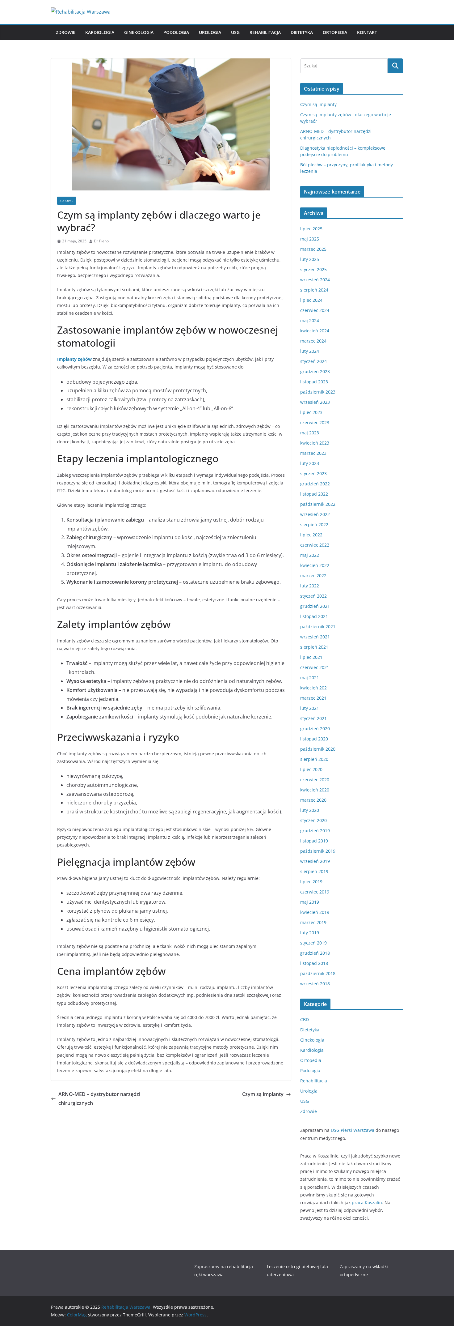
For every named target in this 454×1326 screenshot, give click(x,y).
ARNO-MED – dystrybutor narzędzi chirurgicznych (99, 1098)
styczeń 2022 (313, 596)
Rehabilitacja (265, 32)
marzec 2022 (313, 575)
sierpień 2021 (314, 647)
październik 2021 (317, 626)
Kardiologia (99, 32)
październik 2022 (317, 504)
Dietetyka (302, 32)
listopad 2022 (314, 494)
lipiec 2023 (311, 412)
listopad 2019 (314, 841)
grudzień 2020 (315, 728)
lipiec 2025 (311, 229)
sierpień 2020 (314, 759)
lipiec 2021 (311, 657)
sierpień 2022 (314, 524)
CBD (304, 1019)
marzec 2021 (313, 698)
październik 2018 (317, 973)
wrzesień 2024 (315, 280)
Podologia (176, 32)
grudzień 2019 (315, 831)
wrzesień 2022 (315, 514)
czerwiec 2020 (314, 779)
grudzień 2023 (315, 371)
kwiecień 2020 (314, 790)
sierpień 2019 (314, 871)
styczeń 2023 (313, 473)
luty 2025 (309, 259)
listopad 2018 (314, 963)
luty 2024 (309, 351)
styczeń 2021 (313, 718)
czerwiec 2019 (314, 892)
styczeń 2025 (313, 269)
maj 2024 (309, 320)
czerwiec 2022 (314, 545)
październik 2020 (317, 749)
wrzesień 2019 (315, 861)
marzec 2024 (313, 341)
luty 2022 (309, 586)
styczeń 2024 (313, 361)
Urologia (210, 32)
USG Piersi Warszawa (352, 1130)
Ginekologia (138, 32)
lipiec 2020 (311, 769)
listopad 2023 (314, 382)
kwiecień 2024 (314, 331)
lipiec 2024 (311, 300)
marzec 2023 (313, 453)
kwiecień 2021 (314, 688)
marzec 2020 (313, 800)
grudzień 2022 (315, 484)
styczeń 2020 (313, 820)
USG (235, 32)
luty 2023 (309, 463)
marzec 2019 (313, 922)
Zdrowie (65, 32)
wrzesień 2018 (315, 984)
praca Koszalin (367, 1202)
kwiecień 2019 (314, 912)
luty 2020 (309, 810)
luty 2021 (309, 708)
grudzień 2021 (315, 606)
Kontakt (367, 32)
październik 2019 (317, 851)
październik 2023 (317, 392)
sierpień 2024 (314, 290)
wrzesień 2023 (315, 402)
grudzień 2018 (315, 953)
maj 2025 (309, 239)
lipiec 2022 (311, 535)
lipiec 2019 (311, 882)
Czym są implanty (263, 1094)
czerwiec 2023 (314, 422)
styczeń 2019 (313, 943)
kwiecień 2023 (314, 443)
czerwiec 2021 (314, 667)
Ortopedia (335, 32)
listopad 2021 (314, 616)
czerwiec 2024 (314, 310)
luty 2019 (309, 933)
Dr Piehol (102, 241)
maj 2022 (309, 555)
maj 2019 (309, 902)
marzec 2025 (313, 249)
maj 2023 (309, 433)
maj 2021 (309, 677)
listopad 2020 (314, 739)
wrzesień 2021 (315, 637)
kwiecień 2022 (314, 565)
